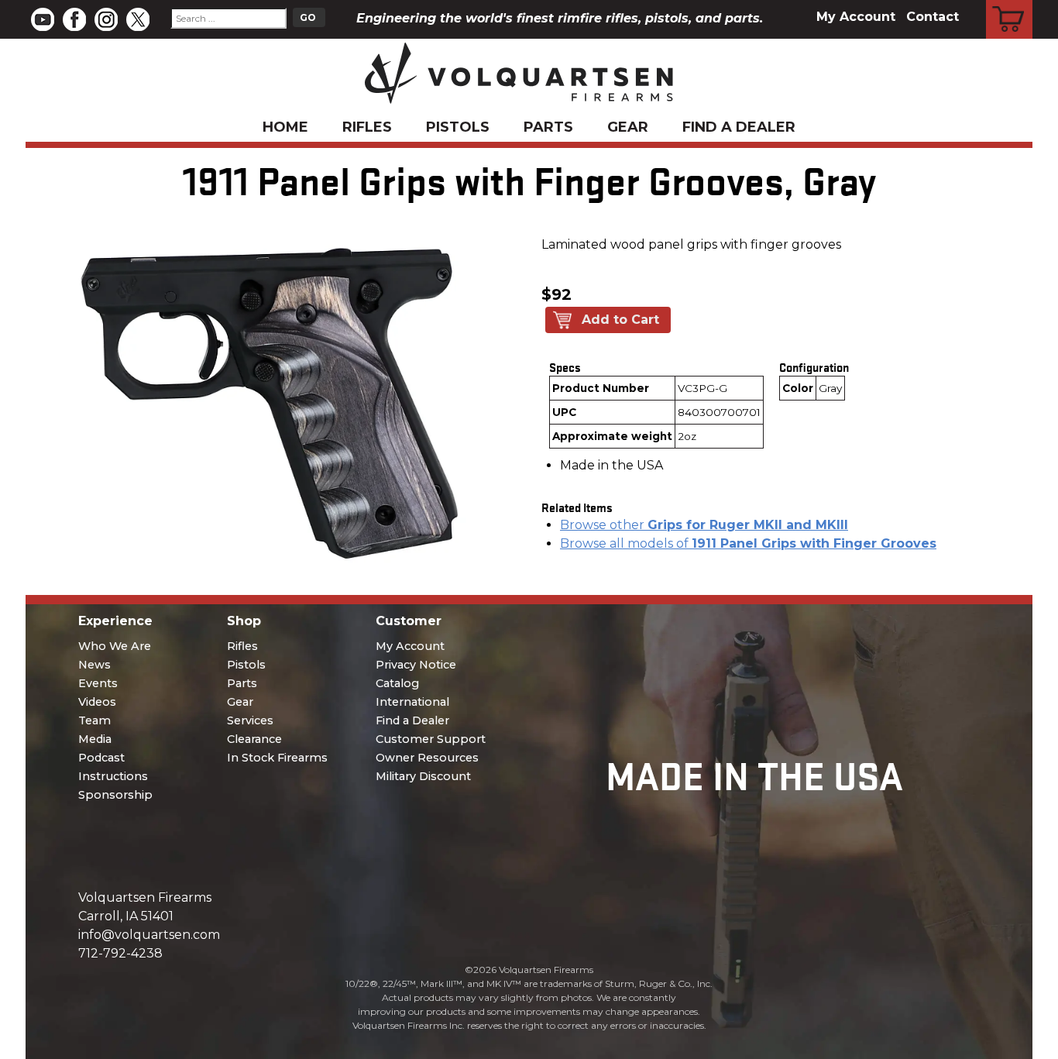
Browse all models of (748, 543)
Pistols (457, 127)
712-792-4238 (120, 953)
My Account (855, 16)
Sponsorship (115, 795)
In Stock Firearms (277, 758)
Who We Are (114, 646)
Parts (548, 127)
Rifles (367, 127)
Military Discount (423, 776)
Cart (1009, 2)
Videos (97, 702)
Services (250, 720)
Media (95, 739)
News (94, 665)
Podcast (101, 758)
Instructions (113, 776)
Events (98, 683)
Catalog (397, 683)
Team (94, 720)
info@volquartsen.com (149, 934)
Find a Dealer (738, 127)
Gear (627, 127)
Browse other (704, 524)
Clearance (254, 739)
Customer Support (431, 739)
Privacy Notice (416, 665)
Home (285, 127)
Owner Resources (427, 758)
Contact (932, 16)
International (412, 702)
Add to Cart (620, 319)
